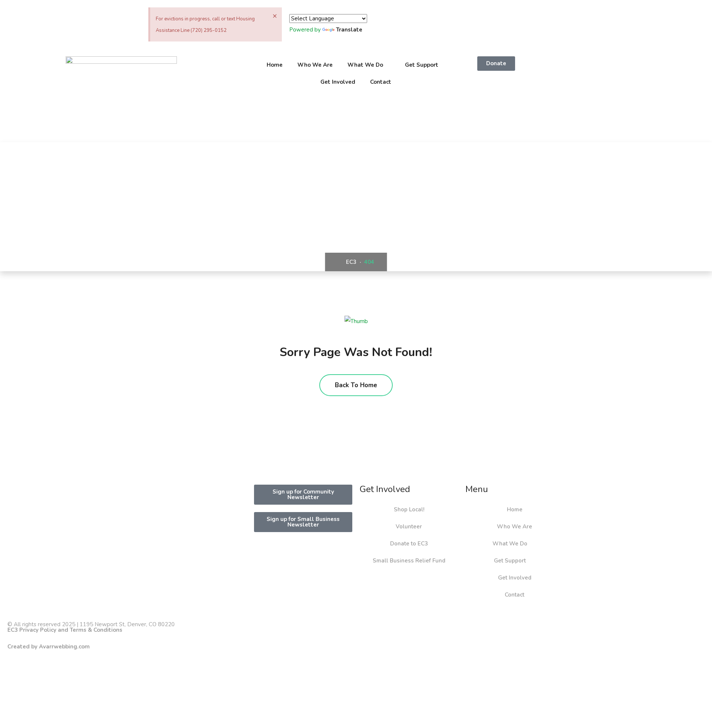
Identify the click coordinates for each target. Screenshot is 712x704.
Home (275, 65)
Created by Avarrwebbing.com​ (48, 646)
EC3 (350, 262)
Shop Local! (409, 509)
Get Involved (337, 82)
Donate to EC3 (409, 543)
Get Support (421, 65)
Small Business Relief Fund (409, 560)
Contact (380, 82)
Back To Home (356, 385)
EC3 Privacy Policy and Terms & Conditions (64, 630)
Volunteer (409, 526)
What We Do (365, 65)
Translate (349, 29)
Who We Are (315, 65)
